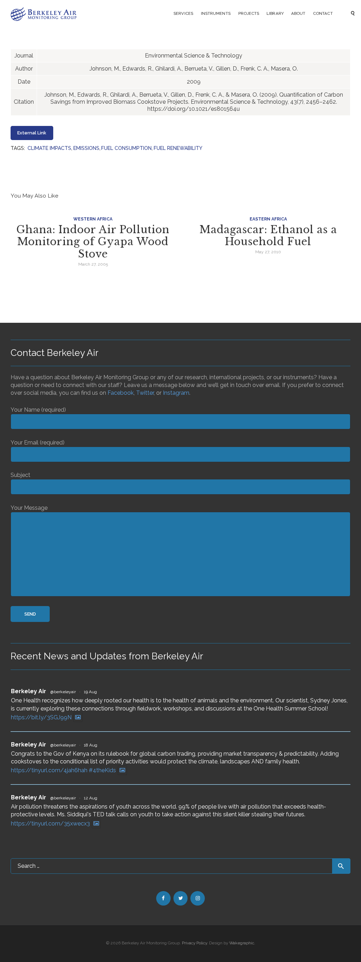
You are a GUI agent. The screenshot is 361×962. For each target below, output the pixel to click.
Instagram (176, 392)
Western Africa (92, 219)
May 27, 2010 (268, 251)
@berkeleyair (63, 691)
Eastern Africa (268, 219)
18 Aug (90, 745)
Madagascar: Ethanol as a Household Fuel (268, 236)
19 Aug (90, 691)
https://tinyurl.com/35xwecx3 (50, 823)
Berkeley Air (28, 691)
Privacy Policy (194, 942)
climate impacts (49, 148)
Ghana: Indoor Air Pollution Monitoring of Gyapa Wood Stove (93, 242)
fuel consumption (126, 148)
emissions (86, 148)
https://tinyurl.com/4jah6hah (49, 770)
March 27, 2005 (93, 264)
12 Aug (90, 797)
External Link (31, 132)
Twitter (145, 392)
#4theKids (102, 770)
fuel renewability (178, 148)
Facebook (121, 392)
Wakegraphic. (242, 942)
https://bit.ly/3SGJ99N (41, 717)
